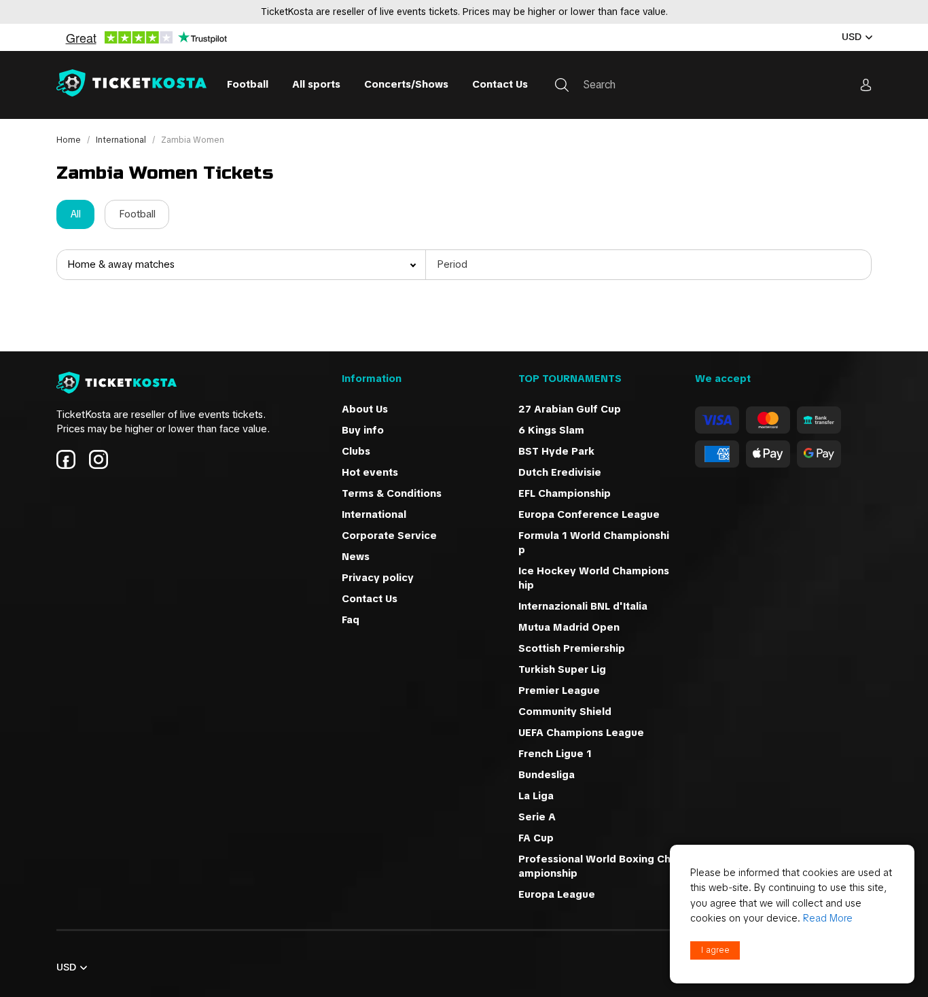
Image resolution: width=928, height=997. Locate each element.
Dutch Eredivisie (559, 472)
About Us (365, 409)
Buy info (363, 430)
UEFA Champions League (582, 732)
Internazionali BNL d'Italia (582, 606)
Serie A (537, 817)
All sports (316, 84)
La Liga (536, 796)
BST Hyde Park (556, 451)
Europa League (556, 894)
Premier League (559, 690)
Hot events (370, 472)
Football (247, 84)
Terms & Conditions (392, 493)
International (122, 140)
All (76, 214)
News (356, 556)
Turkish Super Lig (562, 669)
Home (69, 140)
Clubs (356, 451)
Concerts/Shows (406, 84)
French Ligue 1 (556, 753)
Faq (350, 620)
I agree (715, 950)
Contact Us (500, 84)
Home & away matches (121, 264)
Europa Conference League (589, 514)
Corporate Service (389, 535)
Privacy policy (378, 577)
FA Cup (536, 838)
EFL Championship (564, 493)
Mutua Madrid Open (569, 627)
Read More (828, 918)
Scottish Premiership (571, 648)
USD (851, 36)
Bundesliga (546, 775)
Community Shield (564, 711)
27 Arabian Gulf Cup (569, 409)
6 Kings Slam (551, 430)
